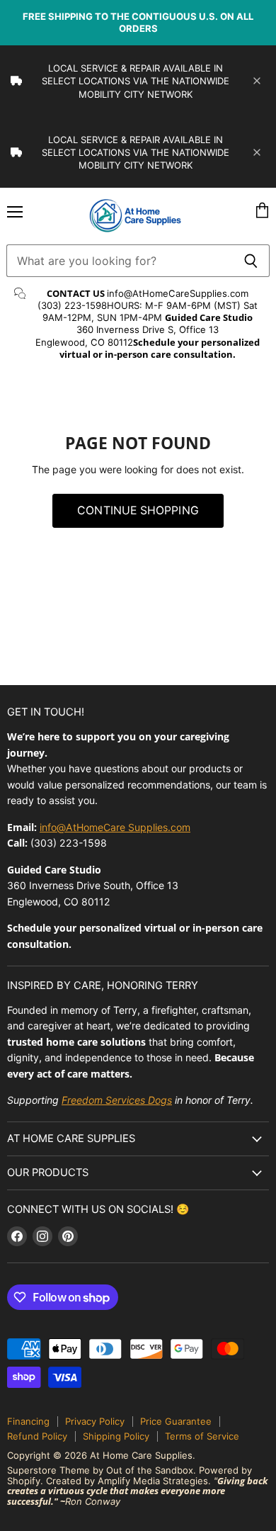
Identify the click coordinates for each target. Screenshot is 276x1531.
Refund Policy (37, 1436)
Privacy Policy (95, 1421)
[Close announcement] (256, 80)
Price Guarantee (176, 1421)
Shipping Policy (116, 1436)
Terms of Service (202, 1436)
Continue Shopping (138, 510)
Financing (28, 1421)
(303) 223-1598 (72, 305)
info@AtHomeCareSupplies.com (177, 293)
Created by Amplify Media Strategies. (128, 1480)
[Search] (251, 260)
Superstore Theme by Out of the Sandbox (100, 1470)
